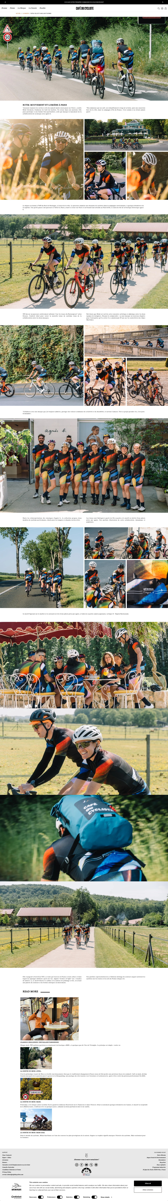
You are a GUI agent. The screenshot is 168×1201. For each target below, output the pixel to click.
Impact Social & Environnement (156, 1157)
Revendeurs (162, 1160)
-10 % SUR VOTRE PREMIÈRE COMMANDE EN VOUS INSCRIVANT (84, 2)
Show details (105, 1197)
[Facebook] (82, 1165)
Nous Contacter (7, 1155)
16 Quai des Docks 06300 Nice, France (154, 1169)
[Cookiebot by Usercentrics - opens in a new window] (16, 1197)
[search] (158, 8)
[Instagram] (77, 1165)
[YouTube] (86, 1165)
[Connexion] (161, 8)
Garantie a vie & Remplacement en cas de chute (16, 1165)
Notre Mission (161, 1155)
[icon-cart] (165, 8)
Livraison (5, 1160)
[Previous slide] (5, 2)
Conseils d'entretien (8, 1167)
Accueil (18, 13)
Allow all (148, 1183)
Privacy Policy (6, 1172)
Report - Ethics (6, 1157)
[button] (86, 1172)
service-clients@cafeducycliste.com (12, 1174)
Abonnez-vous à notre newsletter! (86, 1160)
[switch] (60, 1197)
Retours (4, 1162)
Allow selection (148, 1190)
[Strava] (91, 1165)
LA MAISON (26, 13)
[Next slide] (162, 2)
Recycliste (163, 1162)
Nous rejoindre (161, 1165)
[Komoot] (96, 1165)
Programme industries (159, 1167)
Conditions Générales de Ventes (11, 1169)
